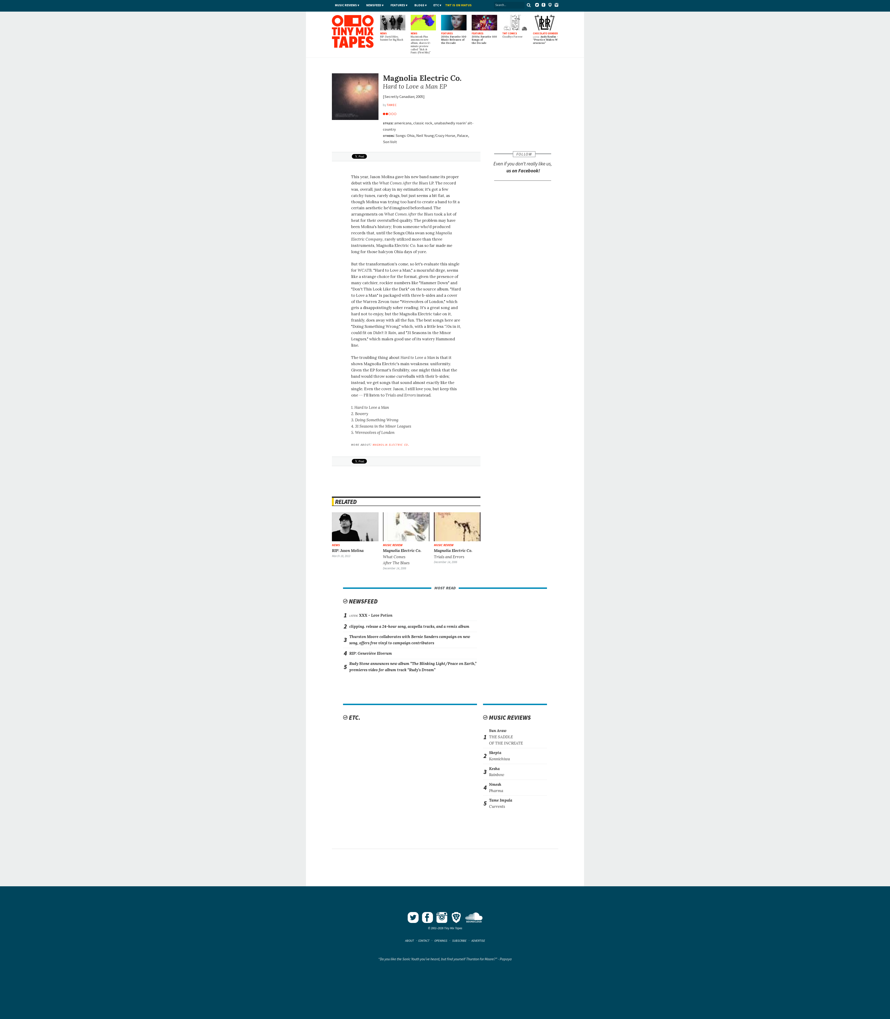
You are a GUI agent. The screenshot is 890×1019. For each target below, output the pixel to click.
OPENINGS (440, 941)
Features (398, 5)
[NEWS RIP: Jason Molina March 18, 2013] (355, 526)
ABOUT (409, 941)
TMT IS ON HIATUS (458, 5)
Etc (436, 5)
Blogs (419, 5)
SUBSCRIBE (459, 941)
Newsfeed (373, 5)
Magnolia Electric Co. (391, 444)
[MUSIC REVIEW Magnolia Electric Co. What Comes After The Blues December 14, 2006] (406, 526)
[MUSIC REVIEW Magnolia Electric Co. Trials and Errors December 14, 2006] (457, 526)
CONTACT (423, 941)
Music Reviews (346, 5)
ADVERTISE (478, 941)
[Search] (529, 5)
